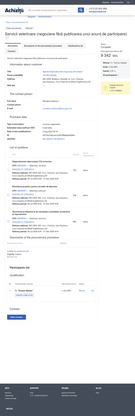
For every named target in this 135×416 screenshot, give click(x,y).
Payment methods (68, 392)
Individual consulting (69, 395)
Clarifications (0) (75, 45)
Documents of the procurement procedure (43, 45)
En (128, 2)
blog (97, 392)
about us (8, 392)
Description (13, 45)
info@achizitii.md (97, 11)
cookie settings (10, 398)
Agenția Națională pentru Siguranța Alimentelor (63, 71)
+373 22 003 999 (97, 8)
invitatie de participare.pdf (18, 251)
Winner (82, 290)
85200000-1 (22, 165)
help (31, 392)
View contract (16, 317)
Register (105, 2)
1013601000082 (49, 75)
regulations (9, 395)
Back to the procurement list (17, 22)
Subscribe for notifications (23, 169)
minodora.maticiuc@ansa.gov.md (57, 108)
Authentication (117, 2)
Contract (11, 51)
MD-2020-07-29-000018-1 (54, 138)
